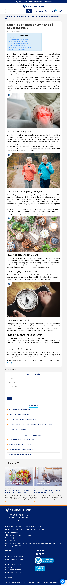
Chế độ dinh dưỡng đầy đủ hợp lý (20, 39)
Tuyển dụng (11, 575)
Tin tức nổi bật (33, 406)
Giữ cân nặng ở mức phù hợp (20, 43)
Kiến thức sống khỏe (33, 436)
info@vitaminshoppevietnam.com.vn (41, 1)
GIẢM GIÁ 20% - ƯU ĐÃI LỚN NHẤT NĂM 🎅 (22, 429)
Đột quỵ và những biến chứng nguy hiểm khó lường (47, 491)
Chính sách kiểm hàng (15, 559)
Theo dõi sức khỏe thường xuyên (20, 47)
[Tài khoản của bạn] (6, 6)
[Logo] (33, 6)
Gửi (9, 398)
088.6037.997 (26, 535)
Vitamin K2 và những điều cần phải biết (20, 444)
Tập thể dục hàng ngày (17, 37)
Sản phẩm (10, 567)
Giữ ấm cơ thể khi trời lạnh (18, 45)
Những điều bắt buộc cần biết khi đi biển (21, 449)
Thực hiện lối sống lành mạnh (19, 41)
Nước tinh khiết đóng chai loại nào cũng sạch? (22, 419)
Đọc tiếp (7, 502)
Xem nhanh (24, 35)
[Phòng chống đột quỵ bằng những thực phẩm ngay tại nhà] (19, 476)
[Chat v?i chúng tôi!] (62, 581)
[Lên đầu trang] (64, 574)
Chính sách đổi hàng (14, 564)
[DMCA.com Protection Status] (40, 568)
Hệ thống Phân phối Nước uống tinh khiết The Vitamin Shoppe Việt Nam (30, 424)
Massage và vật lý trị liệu (17, 49)
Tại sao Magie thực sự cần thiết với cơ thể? (21, 439)
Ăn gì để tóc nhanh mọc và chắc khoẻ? (20, 454)
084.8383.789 (23, 1)
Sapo (59, 583)
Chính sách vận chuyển (15, 556)
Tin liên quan (13, 463)
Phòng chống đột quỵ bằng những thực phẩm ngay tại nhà (17, 492)
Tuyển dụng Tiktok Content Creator (19, 409)
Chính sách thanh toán (15, 554)
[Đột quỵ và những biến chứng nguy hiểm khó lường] (48, 476)
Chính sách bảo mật (14, 562)
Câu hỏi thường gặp (14, 570)
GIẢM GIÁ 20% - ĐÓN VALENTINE (19, 414)
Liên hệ (9, 577)
